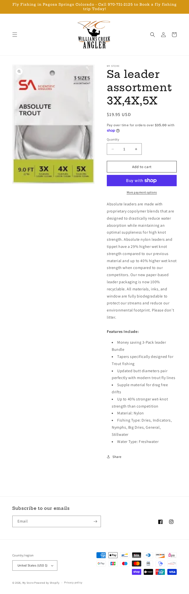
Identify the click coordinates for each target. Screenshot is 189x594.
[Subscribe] (95, 521)
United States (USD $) (32, 565)
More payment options (142, 192)
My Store (28, 582)
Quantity (113, 139)
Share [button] (117, 456)
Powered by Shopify (47, 582)
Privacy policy (73, 582)
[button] (14, 34)
